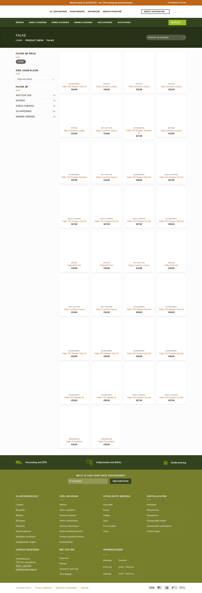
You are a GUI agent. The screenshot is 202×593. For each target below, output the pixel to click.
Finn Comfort (109, 526)
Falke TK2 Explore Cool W (171, 177)
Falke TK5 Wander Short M (74, 353)
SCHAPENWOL (24, 111)
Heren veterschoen (69, 520)
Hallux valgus (153, 531)
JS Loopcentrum (58, 12)
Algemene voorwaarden (66, 588)
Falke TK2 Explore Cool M (106, 221)
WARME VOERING (25, 116)
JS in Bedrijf (172, 3)
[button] (173, 11)
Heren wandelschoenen (71, 531)
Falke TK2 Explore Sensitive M (139, 131)
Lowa (105, 531)
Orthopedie (94, 12)
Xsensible (108, 504)
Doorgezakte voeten (156, 520)
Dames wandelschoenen (72, 536)
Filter (21, 62)
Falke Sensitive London (106, 87)
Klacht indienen (23, 531)
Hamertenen (153, 510)
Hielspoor (151, 504)
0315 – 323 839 (23, 566)
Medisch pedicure (112, 12)
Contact (19, 504)
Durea (106, 510)
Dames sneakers (68, 515)
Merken (20, 22)
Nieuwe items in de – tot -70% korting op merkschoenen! (101, 3)
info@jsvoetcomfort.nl (26, 569)
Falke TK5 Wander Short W (74, 87)
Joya (105, 520)
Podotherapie (77, 12)
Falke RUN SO (74, 265)
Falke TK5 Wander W (74, 397)
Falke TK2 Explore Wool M (139, 177)
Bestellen (20, 510)
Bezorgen (20, 520)
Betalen (19, 515)
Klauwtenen (152, 515)
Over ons (64, 558)
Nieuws (63, 563)
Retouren (20, 526)
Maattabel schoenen (26, 536)
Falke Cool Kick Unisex (106, 131)
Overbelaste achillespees (159, 526)
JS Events (182, 3)
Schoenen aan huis (69, 569)
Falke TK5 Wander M (106, 397)
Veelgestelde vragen (26, 542)
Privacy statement (43, 588)
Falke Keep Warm (74, 441)
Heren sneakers (67, 510)
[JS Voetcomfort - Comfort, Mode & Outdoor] (31, 11)
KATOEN (20, 100)
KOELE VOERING (25, 106)
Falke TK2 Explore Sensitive (74, 177)
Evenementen (66, 542)
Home (19, 40)
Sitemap (84, 588)
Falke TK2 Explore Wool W (171, 221)
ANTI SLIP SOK (23, 95)
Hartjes (106, 515)
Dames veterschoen (69, 526)
